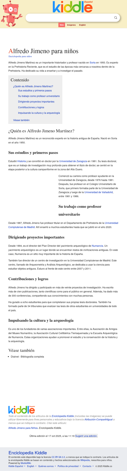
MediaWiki (26, 463)
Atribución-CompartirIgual (98, 419)
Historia (21, 161)
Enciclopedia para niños (20, 56)
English (82, 24)
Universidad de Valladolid (98, 192)
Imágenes (71, 24)
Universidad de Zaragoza (73, 161)
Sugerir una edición (86, 436)
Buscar (115, 17)
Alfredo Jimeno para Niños (23, 428)
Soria (93, 62)
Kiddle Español (16, 466)
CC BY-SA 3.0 (58, 456)
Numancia (97, 245)
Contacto (87, 466)
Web (62, 24)
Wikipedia (85, 460)
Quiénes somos (46, 466)
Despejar (109, 17)
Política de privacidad (68, 466)
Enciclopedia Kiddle (63, 416)
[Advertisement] (63, 36)
